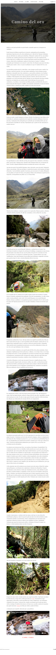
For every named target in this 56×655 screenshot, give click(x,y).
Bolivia (29, 26)
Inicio (15, 1)
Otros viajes (34, 1)
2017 (27, 26)
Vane (33, 598)
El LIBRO (27, 1)
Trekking (51, 40)
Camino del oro (45, 40)
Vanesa (18, 605)
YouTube (41, 1)
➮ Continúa (25, 637)
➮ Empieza (31, 637)
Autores (21, 1)
